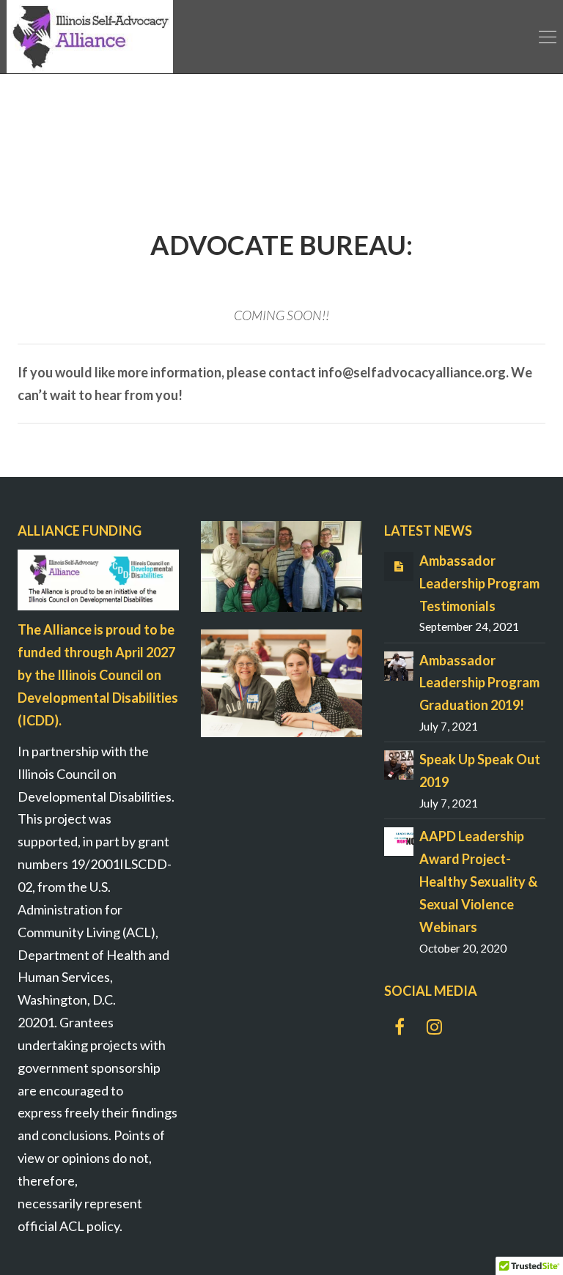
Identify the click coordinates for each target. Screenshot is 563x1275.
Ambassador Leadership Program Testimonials (479, 583)
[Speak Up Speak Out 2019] (398, 763)
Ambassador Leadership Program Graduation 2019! (479, 683)
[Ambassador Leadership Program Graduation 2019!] (398, 664)
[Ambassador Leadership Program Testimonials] (398, 565)
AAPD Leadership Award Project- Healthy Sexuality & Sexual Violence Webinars (478, 881)
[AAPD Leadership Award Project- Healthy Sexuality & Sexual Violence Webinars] (398, 840)
